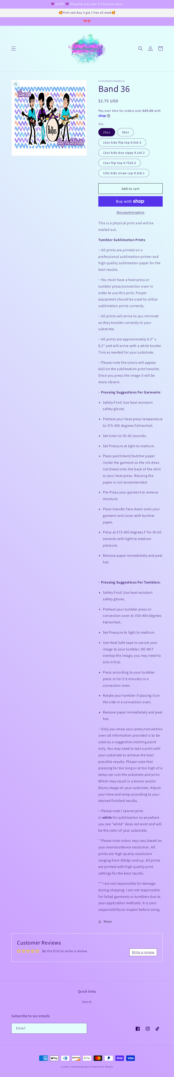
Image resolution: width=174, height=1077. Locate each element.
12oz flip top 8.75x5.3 (119, 163)
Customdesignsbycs (80, 1066)
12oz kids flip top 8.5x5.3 (122, 142)
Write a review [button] (143, 952)
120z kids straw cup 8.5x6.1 (124, 173)
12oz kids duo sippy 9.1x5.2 (124, 153)
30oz (125, 132)
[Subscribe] (82, 1028)
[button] (14, 49)
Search (87, 1002)
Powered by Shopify (102, 1066)
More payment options (131, 212)
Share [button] (108, 921)
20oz (106, 132)
